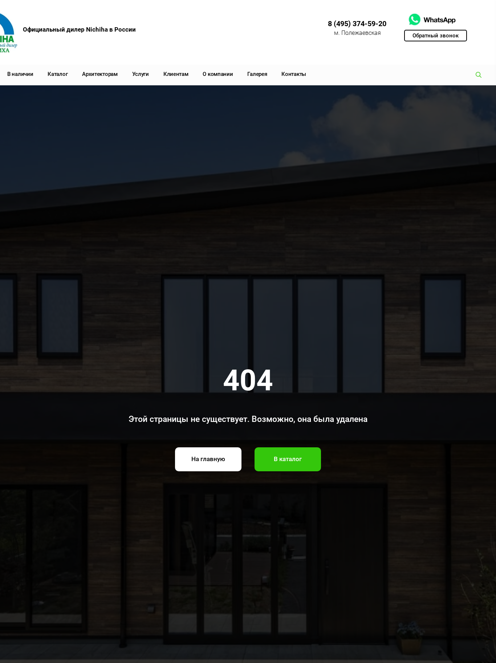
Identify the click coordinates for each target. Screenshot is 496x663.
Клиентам (175, 74)
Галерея (257, 74)
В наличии (20, 74)
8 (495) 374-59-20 (357, 23)
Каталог (58, 74)
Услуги (140, 74)
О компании (218, 74)
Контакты (293, 74)
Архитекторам (99, 74)
